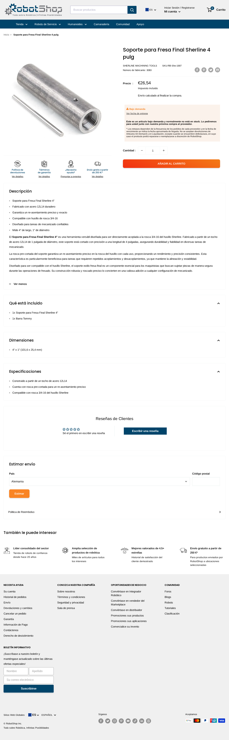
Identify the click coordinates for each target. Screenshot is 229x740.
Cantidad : (129, 150)
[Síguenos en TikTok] (134, 720)
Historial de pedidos (15, 596)
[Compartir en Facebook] (197, 69)
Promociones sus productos (127, 615)
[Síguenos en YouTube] (128, 720)
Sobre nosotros (66, 591)
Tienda (20, 24)
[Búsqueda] (132, 10)
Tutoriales (170, 608)
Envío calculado (147, 95)
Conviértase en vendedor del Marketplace (127, 602)
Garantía (9, 619)
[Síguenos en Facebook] (100, 720)
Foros (168, 591)
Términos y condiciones (71, 596)
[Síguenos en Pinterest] (121, 720)
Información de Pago (16, 624)
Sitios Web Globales (14, 715)
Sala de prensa (66, 608)
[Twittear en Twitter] (210, 69)
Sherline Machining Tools (140, 65)
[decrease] (142, 150)
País (11, 473)
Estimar (19, 493)
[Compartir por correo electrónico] (217, 69)
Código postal (201, 473)
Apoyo (140, 24)
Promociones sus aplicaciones (129, 621)
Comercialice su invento (125, 626)
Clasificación (172, 613)
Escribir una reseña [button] (145, 430)
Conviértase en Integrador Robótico (126, 593)
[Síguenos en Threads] (148, 720)
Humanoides (75, 24)
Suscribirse (28, 688)
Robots (169, 602)
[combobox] (99, 10)
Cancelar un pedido (15, 613)
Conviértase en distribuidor (126, 609)
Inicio (6, 34)
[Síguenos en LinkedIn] (141, 720)
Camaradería (101, 24)
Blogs (168, 596)
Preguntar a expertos (71, 176)
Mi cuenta (171, 11)
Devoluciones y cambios (18, 608)
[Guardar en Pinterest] (203, 69)
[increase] (163, 150)
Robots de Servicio (46, 24)
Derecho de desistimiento (18, 635)
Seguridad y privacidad (70, 602)
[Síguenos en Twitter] (107, 720)
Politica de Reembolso (21, 511)
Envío (7, 602)
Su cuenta (9, 591)
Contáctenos (11, 630)
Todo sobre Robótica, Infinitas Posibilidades (26, 727)
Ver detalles (17, 176)
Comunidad (123, 24)
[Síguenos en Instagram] (114, 720)
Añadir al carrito (171, 163)
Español (48, 715)
